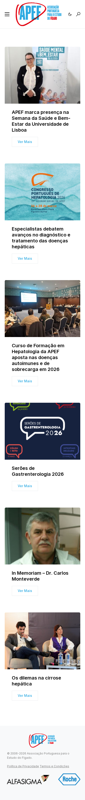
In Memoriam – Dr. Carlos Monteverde (40, 576)
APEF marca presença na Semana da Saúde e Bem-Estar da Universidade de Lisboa (41, 121)
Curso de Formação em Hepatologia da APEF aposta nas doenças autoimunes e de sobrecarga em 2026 (38, 357)
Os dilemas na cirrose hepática (36, 681)
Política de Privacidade (23, 766)
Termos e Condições (54, 766)
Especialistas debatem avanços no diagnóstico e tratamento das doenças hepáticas (41, 238)
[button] (7, 14)
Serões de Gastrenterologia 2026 (38, 471)
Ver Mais (25, 142)
